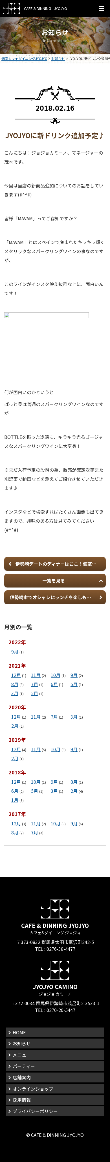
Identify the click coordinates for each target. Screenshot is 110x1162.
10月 (55, 675)
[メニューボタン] (101, 8)
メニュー (22, 1054)
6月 (54, 684)
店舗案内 (22, 1077)
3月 (14, 693)
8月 (14, 684)
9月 (14, 651)
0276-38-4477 (61, 948)
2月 (34, 693)
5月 (74, 684)
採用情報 (22, 1099)
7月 (34, 684)
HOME (19, 1032)
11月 (36, 675)
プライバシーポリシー (35, 1111)
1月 (14, 799)
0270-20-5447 (61, 1010)
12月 (16, 675)
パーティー (24, 1066)
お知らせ (22, 1043)
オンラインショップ (33, 1088)
